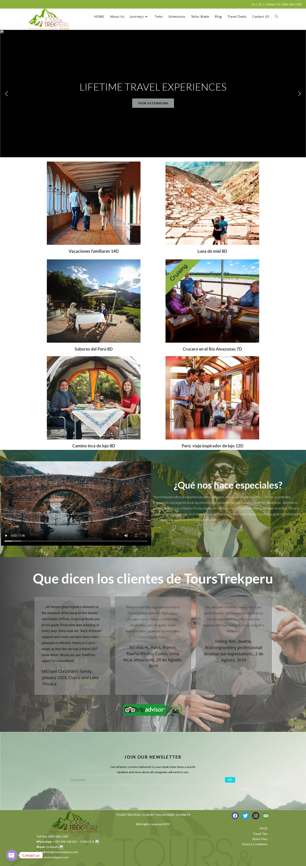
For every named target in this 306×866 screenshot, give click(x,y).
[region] (153, 93)
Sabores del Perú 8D (94, 348)
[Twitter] (245, 815)
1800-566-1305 (291, 4)
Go (230, 779)
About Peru (259, 839)
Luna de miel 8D (212, 251)
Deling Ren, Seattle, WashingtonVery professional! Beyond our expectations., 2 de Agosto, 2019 (233, 650)
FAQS (263, 828)
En (253, 4)
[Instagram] (255, 815)
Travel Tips (260, 833)
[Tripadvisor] (266, 815)
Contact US (272, 4)
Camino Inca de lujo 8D (93, 445)
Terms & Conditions (254, 844)
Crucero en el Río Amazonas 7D (212, 348)
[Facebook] (235, 815)
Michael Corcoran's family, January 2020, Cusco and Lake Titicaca (70, 677)
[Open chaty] (11, 855)
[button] (6, 93)
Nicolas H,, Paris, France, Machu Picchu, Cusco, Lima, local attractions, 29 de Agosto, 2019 (152, 657)
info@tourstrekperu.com (62, 852)
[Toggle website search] (276, 16)
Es (260, 4)
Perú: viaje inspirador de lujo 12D (212, 445)
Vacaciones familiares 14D (94, 251)
